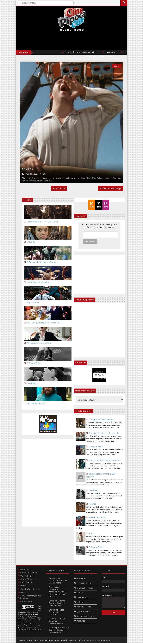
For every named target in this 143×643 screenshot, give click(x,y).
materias (81, 620)
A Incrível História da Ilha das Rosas (105, 433)
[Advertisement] (71, 46)
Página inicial (59, 188)
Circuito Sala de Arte (30, 589)
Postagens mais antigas (110, 188)
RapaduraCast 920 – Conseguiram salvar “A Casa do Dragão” (58, 594)
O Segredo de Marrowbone (101, 419)
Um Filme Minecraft (36, 403)
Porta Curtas (26, 601)
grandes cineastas (85, 616)
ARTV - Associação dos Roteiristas (29, 596)
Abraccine (25, 569)
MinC (22, 592)
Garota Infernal (96, 446)
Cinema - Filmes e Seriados (57, 619)
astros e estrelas (84, 583)
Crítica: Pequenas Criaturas (56, 613)
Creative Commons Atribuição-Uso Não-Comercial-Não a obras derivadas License (29, 618)
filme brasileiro (84, 606)
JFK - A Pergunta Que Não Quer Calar (44, 322)
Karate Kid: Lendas (97, 517)
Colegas (27, 169)
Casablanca (94, 490)
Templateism (87, 640)
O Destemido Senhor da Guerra (122, 52)
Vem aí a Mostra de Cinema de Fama (57, 604)
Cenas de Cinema (57, 600)
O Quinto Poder (96, 547)
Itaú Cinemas (26, 582)
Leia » (116, 66)
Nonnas (92, 504)
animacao (81, 578)
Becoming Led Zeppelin (38, 282)
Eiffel (91, 533)
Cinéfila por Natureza (59, 627)
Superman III (33, 302)
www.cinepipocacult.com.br (27, 624)
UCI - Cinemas (27, 575)
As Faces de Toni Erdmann (39, 343)
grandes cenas (84, 611)
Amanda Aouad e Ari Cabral (28, 613)
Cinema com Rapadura (54, 588)
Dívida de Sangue (56, 623)
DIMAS (23, 585)
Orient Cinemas (27, 579)
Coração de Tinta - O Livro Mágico (64, 52)
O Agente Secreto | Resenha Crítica (56, 631)
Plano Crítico (54, 578)
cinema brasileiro (85, 588)
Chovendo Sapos (56, 609)
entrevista (81, 602)
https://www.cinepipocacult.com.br (29, 630)
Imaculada (94, 52)
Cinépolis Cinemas (29, 572)
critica (80, 592)
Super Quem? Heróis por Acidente (105, 460)
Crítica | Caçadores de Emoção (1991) (58, 581)
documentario (83, 597)
